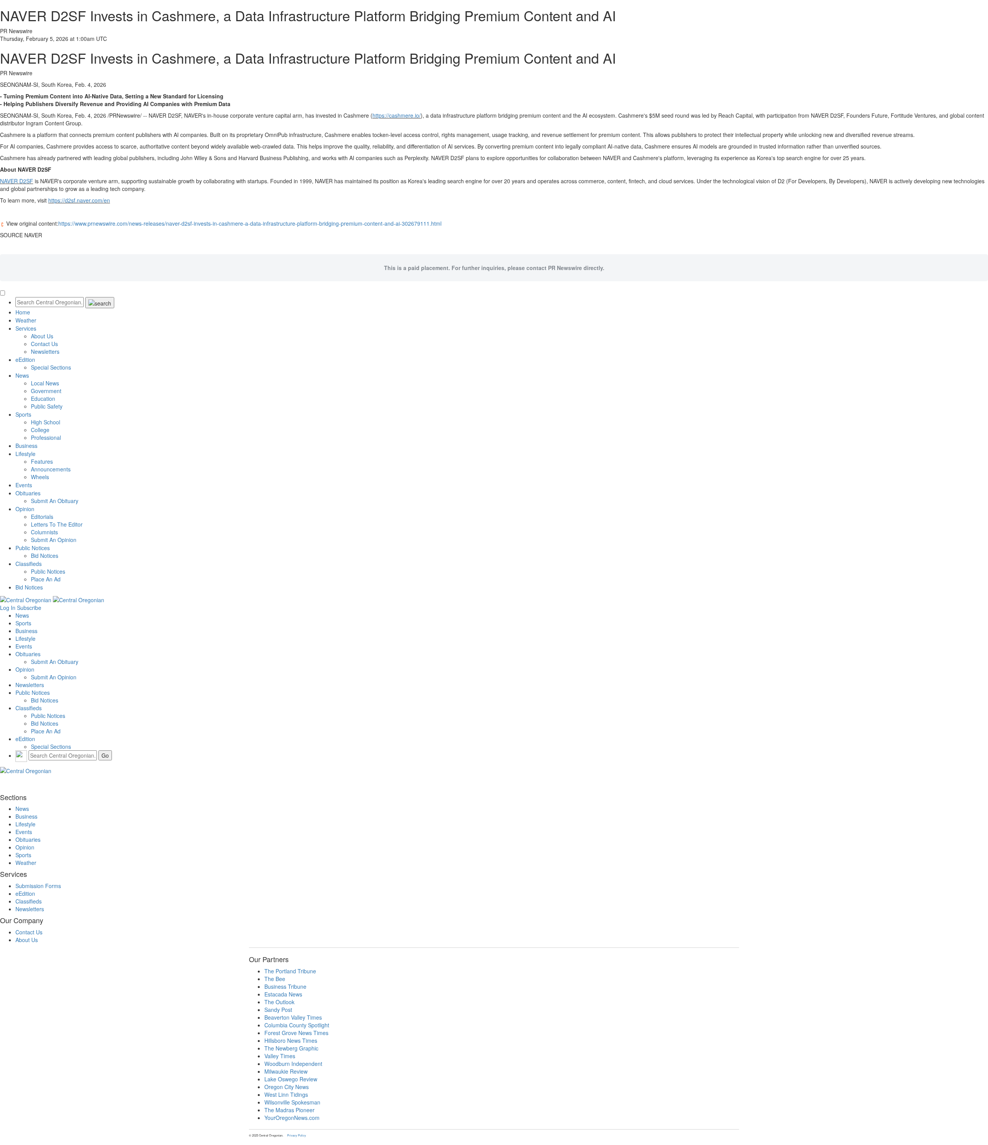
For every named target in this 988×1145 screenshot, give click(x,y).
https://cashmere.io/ (396, 115)
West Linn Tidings (286, 1094)
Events (23, 485)
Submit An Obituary (54, 501)
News (22, 375)
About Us (42, 336)
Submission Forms (38, 886)
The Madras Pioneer (289, 1110)
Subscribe (29, 607)
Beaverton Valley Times (293, 1017)
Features (42, 461)
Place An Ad (46, 579)
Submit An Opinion (53, 540)
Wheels (40, 477)
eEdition (25, 359)
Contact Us (44, 344)
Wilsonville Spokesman (292, 1102)
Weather (25, 320)
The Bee (274, 979)
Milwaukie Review (286, 1071)
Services (25, 328)
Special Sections (51, 367)
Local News (45, 383)
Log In (7, 607)
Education (43, 398)
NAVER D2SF (16, 181)
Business (26, 445)
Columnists (44, 532)
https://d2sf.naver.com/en (79, 200)
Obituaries (28, 493)
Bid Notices (44, 555)
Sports (23, 414)
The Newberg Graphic (291, 1048)
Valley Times (279, 1056)
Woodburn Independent (293, 1063)
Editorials (42, 516)
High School (45, 422)
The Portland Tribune (290, 971)
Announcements (51, 469)
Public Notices (32, 548)
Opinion (24, 509)
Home (22, 312)
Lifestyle (25, 454)
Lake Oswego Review (290, 1079)
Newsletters (45, 351)
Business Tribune (285, 986)
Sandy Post (278, 1009)
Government (46, 391)
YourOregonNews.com (292, 1117)
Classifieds (28, 563)
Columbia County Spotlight (296, 1025)
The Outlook (279, 1002)
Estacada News (283, 994)
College (40, 430)
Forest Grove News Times (296, 1033)
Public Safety (47, 406)
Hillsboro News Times (290, 1040)
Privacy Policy (296, 1135)
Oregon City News (286, 1087)
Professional (46, 437)
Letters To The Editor (57, 524)
